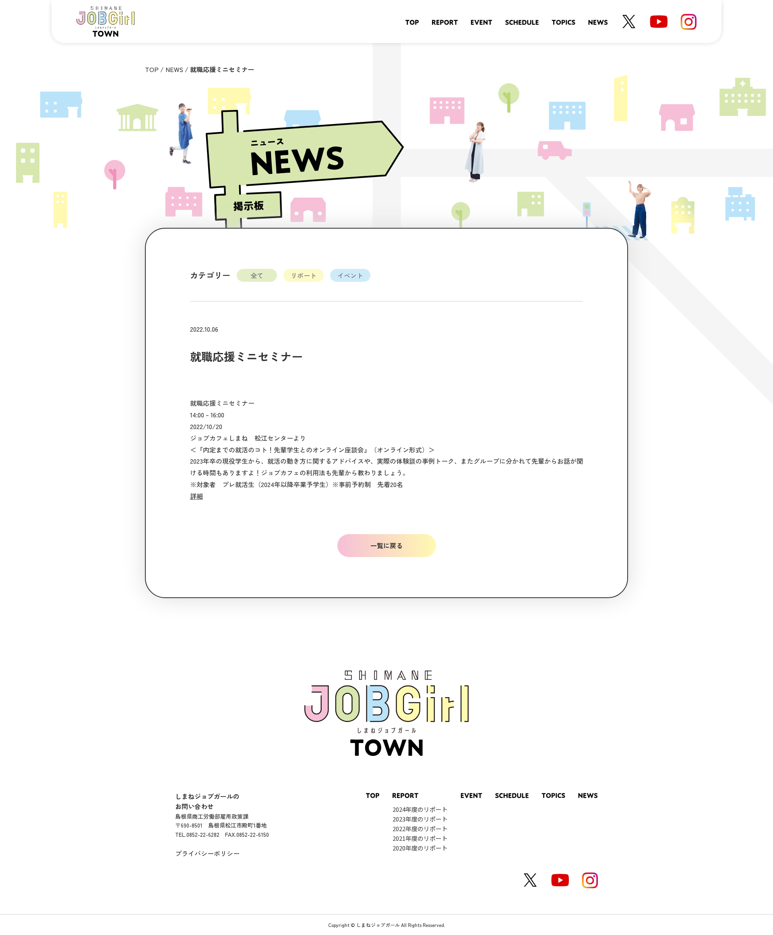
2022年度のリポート (420, 828)
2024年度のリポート (420, 809)
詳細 (196, 496)
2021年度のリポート (420, 838)
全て (256, 275)
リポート (303, 275)
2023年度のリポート (420, 819)
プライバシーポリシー (207, 853)
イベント (350, 275)
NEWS (174, 69)
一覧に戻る (386, 545)
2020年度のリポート (420, 848)
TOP (152, 69)
